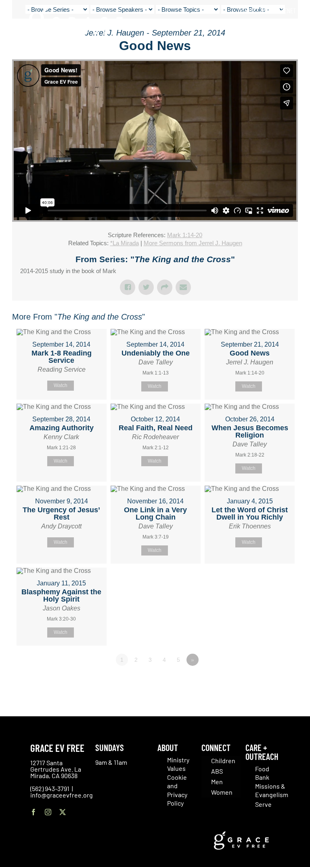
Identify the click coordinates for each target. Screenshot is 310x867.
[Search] (293, 28)
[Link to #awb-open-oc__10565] (284, 52)
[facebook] (33, 812)
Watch (60, 385)
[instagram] (48, 812)
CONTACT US (252, 10)
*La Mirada (124, 243)
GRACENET (284, 10)
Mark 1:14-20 (184, 234)
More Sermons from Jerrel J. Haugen (193, 243)
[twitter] (62, 812)
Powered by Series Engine (268, 682)
